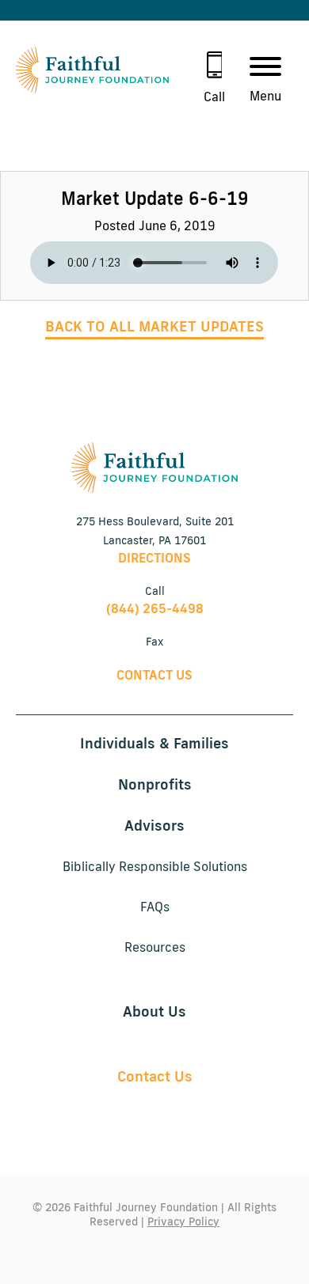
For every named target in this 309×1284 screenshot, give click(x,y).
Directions (154, 558)
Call (214, 96)
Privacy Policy (183, 1221)
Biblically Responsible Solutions (155, 866)
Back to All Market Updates (154, 325)
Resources (154, 947)
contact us (154, 675)
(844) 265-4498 (155, 608)
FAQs (155, 907)
